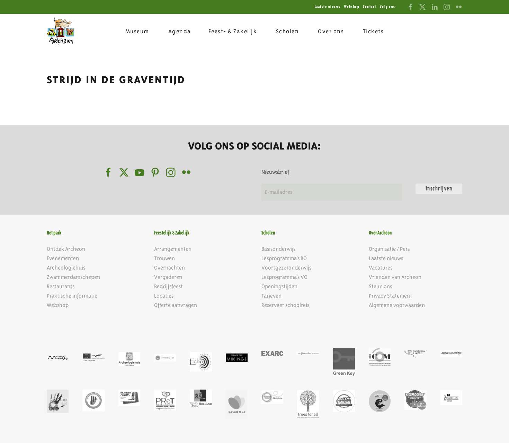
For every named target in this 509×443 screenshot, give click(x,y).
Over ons (331, 31)
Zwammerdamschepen (73, 277)
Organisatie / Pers (389, 249)
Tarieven (271, 295)
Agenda (179, 31)
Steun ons (380, 286)
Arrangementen (172, 249)
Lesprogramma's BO (284, 258)
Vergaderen (168, 277)
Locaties (163, 295)
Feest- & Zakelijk (232, 31)
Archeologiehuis (66, 267)
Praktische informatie (72, 295)
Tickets (373, 31)
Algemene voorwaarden (397, 305)
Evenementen (63, 258)
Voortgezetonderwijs (286, 267)
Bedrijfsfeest (168, 286)
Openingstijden (279, 286)
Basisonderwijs (278, 249)
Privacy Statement (390, 295)
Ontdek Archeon (66, 249)
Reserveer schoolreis (285, 305)
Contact (369, 7)
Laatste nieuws (328, 7)
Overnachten (169, 267)
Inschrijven (439, 188)
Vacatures (380, 267)
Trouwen (164, 258)
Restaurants (60, 286)
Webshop (352, 7)
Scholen (287, 31)
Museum (137, 31)
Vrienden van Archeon (395, 277)
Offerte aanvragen (175, 305)
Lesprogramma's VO (284, 277)
